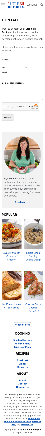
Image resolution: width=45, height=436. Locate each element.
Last (25, 68)
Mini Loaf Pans (22, 347)
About (22, 380)
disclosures (27, 424)
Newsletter (22, 387)
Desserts (22, 367)
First (3, 68)
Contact (22, 383)
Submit (8, 117)
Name (5, 59)
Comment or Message (13, 83)
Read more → (22, 202)
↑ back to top (22, 324)
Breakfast (22, 360)
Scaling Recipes (22, 340)
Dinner (22, 363)
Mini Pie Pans (22, 343)
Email (5, 72)
